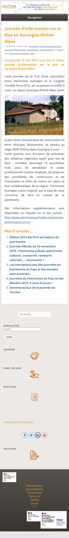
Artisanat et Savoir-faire (50, 46)
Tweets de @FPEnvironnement (19, 421)
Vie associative (46, 49)
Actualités (33, 46)
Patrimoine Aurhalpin (19, 53)
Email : (7, 329)
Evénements (33, 49)
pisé (32, 53)
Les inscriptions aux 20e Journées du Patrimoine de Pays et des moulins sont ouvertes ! (35, 269)
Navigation (35, 17)
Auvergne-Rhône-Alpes (15, 49)
